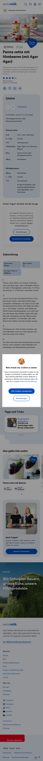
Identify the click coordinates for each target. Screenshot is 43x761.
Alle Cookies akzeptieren (21, 391)
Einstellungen (21, 398)
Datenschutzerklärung (28, 381)
